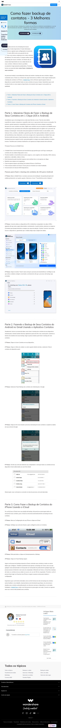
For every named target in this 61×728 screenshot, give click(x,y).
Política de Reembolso (45, 721)
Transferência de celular (10, 672)
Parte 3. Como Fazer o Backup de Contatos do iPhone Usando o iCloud (26, 104)
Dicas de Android (17, 606)
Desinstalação (54, 721)
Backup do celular (45, 670)
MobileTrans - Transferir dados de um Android (5, 35)
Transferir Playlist (27, 677)
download (23, 33)
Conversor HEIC (8, 677)
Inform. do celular (44, 672)
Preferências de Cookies (25, 721)
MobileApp (7, 675)
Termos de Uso (35, 721)
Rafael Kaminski (21, 615)
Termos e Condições (7, 721)
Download (53, 4)
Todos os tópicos (8, 670)
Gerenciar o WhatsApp (28, 672)
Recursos (9, 606)
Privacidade (16, 721)
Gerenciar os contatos (28, 675)
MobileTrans (26, 80)
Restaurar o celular (27, 670)
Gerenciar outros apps (46, 675)
